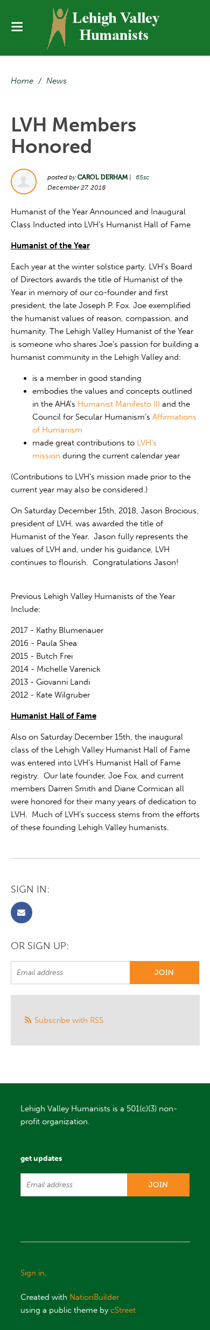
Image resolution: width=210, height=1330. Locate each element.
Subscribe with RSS (68, 1020)
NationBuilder (94, 1297)
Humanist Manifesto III (119, 404)
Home (22, 81)
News (56, 81)
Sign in (32, 1273)
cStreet (123, 1310)
